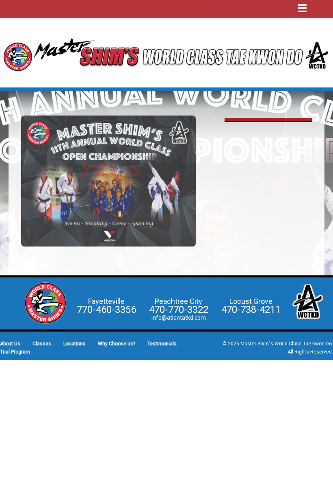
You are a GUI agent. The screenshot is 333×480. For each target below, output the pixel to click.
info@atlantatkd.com (178, 317)
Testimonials (162, 344)
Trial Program (15, 352)
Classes (41, 344)
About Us (10, 344)
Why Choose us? (116, 344)
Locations (74, 344)
